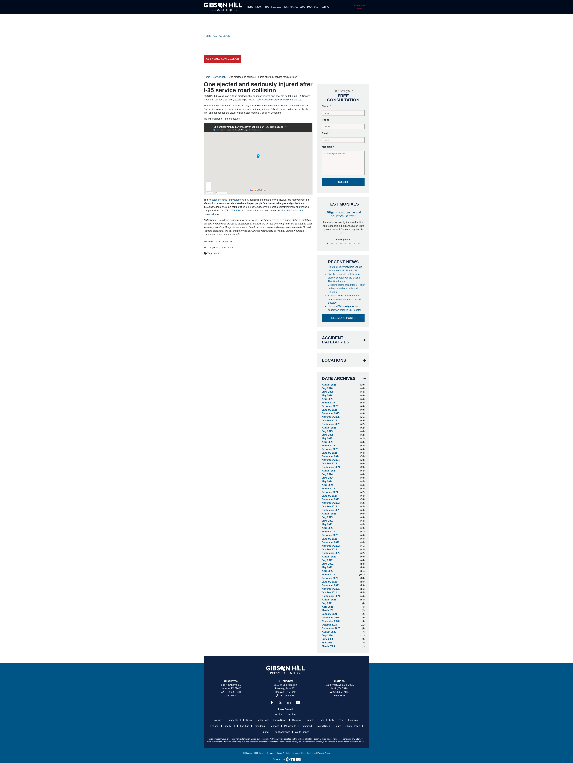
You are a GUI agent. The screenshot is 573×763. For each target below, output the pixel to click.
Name (326, 106)
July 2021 (327, 603)
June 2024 (328, 478)
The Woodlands (281, 732)
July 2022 (327, 560)
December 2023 (330, 499)
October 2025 (329, 420)
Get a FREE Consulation (222, 58)
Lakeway (353, 720)
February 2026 (330, 406)
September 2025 (331, 424)
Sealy (338, 726)
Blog (302, 7)
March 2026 (328, 402)
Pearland (274, 726)
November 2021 (331, 589)
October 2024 (329, 463)
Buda (249, 720)
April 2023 (327, 528)
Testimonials (291, 7)
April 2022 (327, 571)
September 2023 (331, 510)
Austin (216, 253)
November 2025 (331, 417)
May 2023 (327, 524)
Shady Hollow (352, 726)
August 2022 (329, 556)
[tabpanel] (343, 222)
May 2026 (327, 395)
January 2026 (329, 410)
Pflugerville (290, 726)
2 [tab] (332, 243)
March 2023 (328, 531)
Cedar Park (263, 720)
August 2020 (329, 632)
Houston (232, 681)
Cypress (296, 720)
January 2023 (329, 538)
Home (250, 7)
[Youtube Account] (298, 702)
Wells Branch (302, 732)
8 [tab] (358, 243)
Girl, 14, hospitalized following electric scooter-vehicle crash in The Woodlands (344, 278)
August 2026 (329, 384)
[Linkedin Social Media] (289, 702)
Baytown (217, 720)
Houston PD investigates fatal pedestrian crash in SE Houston (345, 308)
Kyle (341, 720)
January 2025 (329, 453)
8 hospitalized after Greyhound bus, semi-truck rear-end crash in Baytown (345, 299)
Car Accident (226, 247)
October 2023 (329, 506)
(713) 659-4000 (233, 210)
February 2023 (330, 535)
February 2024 (330, 492)
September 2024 (331, 467)
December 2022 (330, 542)
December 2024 (330, 456)
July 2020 (327, 635)
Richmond (306, 726)
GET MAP (231, 695)
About (258, 7)
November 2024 (331, 460)
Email (326, 133)
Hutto (321, 720)
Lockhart (244, 726)
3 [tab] (336, 243)
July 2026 (327, 388)
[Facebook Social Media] (271, 702)
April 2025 (327, 442)
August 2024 (329, 470)
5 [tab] (345, 243)
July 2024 (327, 474)
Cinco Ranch (280, 720)
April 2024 (327, 485)
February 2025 (330, 449)
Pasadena (259, 726)
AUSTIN (340, 681)
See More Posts (343, 317)
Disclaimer (311, 753)
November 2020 (331, 621)
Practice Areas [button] (272, 7)
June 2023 (328, 521)
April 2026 (327, 399)
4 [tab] (340, 243)
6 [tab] (349, 243)
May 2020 (327, 642)
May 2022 (327, 567)
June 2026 (328, 392)
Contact (326, 7)
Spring (265, 732)
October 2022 (329, 549)
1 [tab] (327, 243)
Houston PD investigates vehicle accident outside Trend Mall (345, 269)
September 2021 (331, 596)
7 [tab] (354, 243)
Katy (331, 720)
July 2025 (327, 431)
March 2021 (328, 610)
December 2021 (330, 585)
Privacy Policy (323, 753)
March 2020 (328, 646)
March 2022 (328, 574)
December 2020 (330, 617)
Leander (214, 726)
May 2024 (327, 481)
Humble (310, 720)
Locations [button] (312, 7)
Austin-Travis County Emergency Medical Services (274, 99)
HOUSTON (287, 681)
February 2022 (330, 578)
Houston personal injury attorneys (226, 200)
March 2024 (328, 488)
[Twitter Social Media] (280, 702)
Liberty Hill (229, 726)
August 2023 (329, 513)
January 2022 (329, 581)
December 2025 (330, 413)
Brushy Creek (234, 720)
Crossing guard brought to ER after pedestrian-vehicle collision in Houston (346, 288)
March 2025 (328, 445)
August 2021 (329, 599)
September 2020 (331, 628)
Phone (325, 120)
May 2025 (327, 438)
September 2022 (331, 553)
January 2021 (329, 614)
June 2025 (328, 435)
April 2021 (327, 607)
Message (328, 147)
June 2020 (328, 639)
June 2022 (328, 564)
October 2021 (329, 592)
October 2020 (329, 624)
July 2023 (327, 517)
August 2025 (329, 427)
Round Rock (323, 726)
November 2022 (331, 546)
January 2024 (329, 495)
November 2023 (331, 503)
